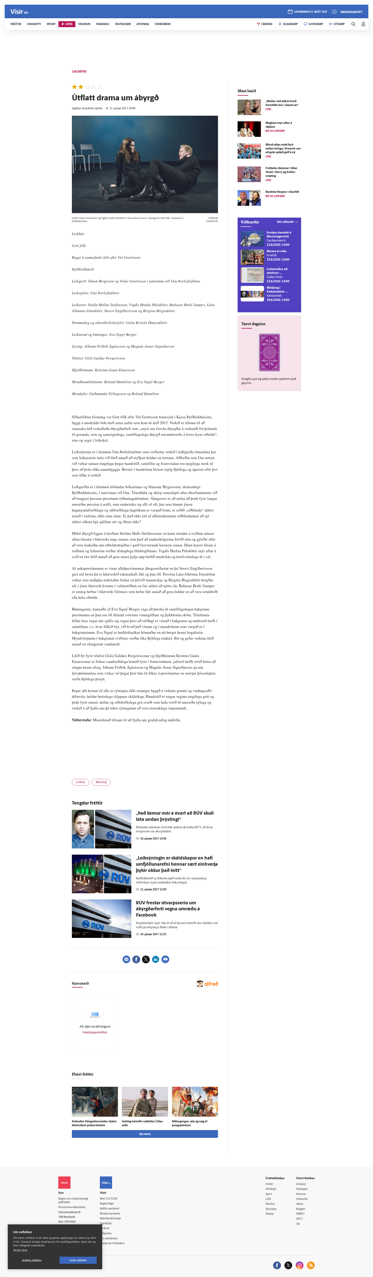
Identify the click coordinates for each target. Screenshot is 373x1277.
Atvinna (300, 1194)
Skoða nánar (20, 1250)
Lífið (268, 1199)
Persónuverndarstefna (71, 1207)
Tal (298, 1224)
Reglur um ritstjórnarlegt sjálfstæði (73, 1200)
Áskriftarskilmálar (110, 1218)
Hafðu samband (109, 1208)
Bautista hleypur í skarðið (282, 192)
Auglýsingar (107, 1203)
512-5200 (111, 1198)
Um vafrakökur (109, 1238)
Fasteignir (302, 1189)
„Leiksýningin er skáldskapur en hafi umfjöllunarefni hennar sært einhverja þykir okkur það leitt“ (177, 864)
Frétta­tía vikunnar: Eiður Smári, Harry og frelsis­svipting (281, 172)
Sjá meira (145, 1134)
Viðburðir (302, 1199)
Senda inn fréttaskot (112, 1243)
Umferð (104, 1228)
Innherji (301, 1184)
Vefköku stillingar (32, 1260)
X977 (299, 1219)
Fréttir (269, 1184)
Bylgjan (300, 1209)
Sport (269, 1194)
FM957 (300, 1214)
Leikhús (80, 782)
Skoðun (270, 1204)
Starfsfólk (106, 1223)
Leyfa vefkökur (78, 1260)
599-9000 (70, 1222)
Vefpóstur (106, 1233)
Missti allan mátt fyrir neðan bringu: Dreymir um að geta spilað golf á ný (283, 148)
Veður (299, 1204)
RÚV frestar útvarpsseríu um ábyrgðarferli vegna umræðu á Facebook (168, 909)
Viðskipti (271, 1189)
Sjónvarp (271, 1209)
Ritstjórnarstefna (110, 1213)
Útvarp (270, 1214)
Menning (101, 782)
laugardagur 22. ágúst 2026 (310, 12)
